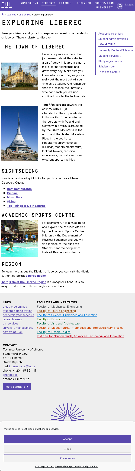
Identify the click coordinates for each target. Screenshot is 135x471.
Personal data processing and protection (76, 466)
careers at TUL (12, 332)
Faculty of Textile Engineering (56, 311)
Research (84, 3)
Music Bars (14, 197)
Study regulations (109, 61)
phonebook (10, 374)
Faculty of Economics (51, 319)
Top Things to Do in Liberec (26, 205)
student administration (17, 311)
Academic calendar (109, 33)
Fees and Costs (108, 72)
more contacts (15, 386)
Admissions (29, 3)
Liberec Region (36, 275)
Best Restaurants (19, 189)
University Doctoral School (114, 50)
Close (67, 448)
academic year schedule (18, 315)
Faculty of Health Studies (53, 332)
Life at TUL (105, 44)
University (105, 7)
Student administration (112, 39)
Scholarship (105, 66)
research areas (12, 319)
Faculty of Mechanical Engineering (59, 306)
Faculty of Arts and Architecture (58, 323)
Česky (129, 5)
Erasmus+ (66, 3)
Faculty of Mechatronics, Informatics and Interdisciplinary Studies (80, 327)
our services (10, 323)
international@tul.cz (22, 366)
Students (48, 3)
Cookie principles (44, 466)
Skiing (11, 201)
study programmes (15, 306)
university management (18, 327)
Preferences (67, 458)
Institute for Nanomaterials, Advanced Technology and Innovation (80, 336)
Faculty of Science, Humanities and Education (67, 315)
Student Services (108, 55)
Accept (67, 439)
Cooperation (104, 3)
